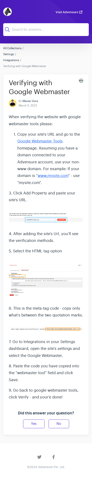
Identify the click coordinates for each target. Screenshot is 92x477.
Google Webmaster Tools (40, 141)
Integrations (11, 60)
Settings (8, 54)
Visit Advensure (67, 12)
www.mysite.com (53, 175)
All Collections (12, 48)
